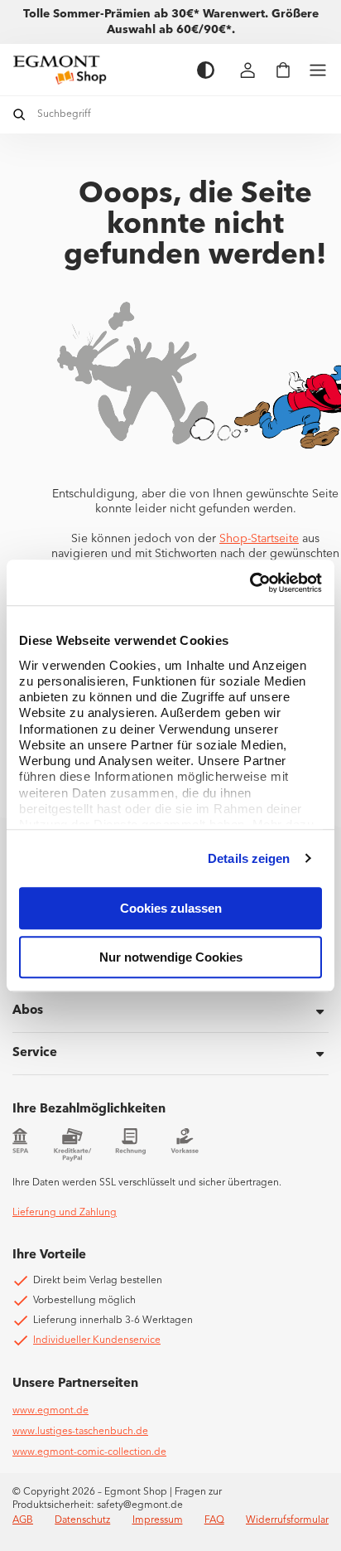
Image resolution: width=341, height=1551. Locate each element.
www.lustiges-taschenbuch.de (80, 1432)
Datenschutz (82, 1520)
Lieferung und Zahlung (64, 1213)
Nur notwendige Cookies (171, 957)
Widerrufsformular (287, 1520)
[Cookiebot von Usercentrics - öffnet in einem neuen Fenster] (249, 583)
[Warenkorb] (283, 70)
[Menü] (317, 70)
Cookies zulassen (171, 908)
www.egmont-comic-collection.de (89, 1452)
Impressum (157, 1520)
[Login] (248, 70)
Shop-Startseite (259, 539)
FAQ (214, 1520)
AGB (22, 1520)
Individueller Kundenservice (97, 1340)
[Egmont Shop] (96, 70)
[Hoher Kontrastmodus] (205, 70)
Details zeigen (249, 858)
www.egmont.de (50, 1411)
